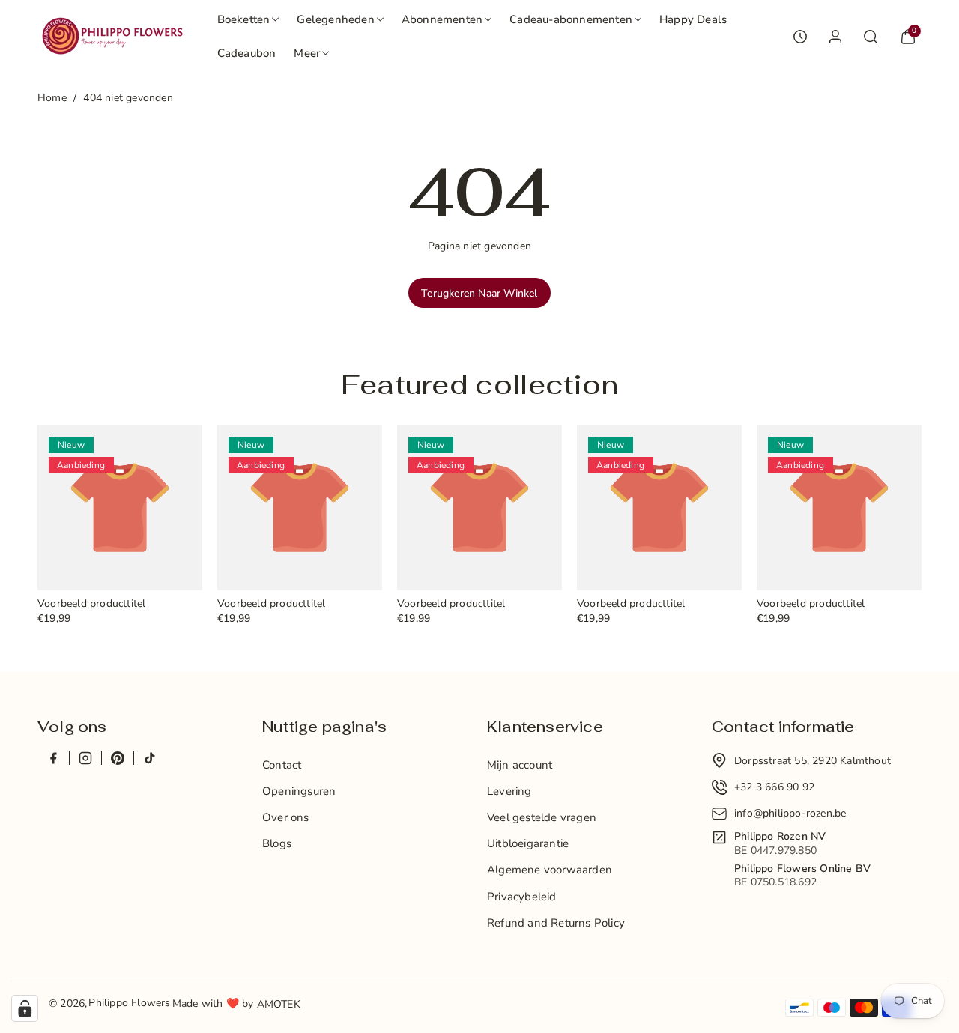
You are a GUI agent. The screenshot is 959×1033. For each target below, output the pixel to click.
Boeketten (243, 19)
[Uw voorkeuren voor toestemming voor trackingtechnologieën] (24, 1008)
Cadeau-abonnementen (570, 19)
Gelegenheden (335, 19)
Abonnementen (442, 19)
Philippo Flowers (129, 1003)
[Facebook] (53, 758)
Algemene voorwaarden (549, 869)
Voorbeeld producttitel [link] (91, 604)
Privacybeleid (522, 896)
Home (52, 98)
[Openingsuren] (800, 36)
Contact (281, 764)
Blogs (276, 843)
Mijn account (519, 764)
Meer (307, 53)
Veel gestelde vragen (541, 817)
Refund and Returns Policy (556, 922)
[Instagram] (85, 758)
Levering (509, 791)
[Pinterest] (117, 758)
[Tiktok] (149, 758)
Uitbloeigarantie (528, 843)
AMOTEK (278, 1004)
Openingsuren (299, 791)
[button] (248, 19)
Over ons (285, 817)
